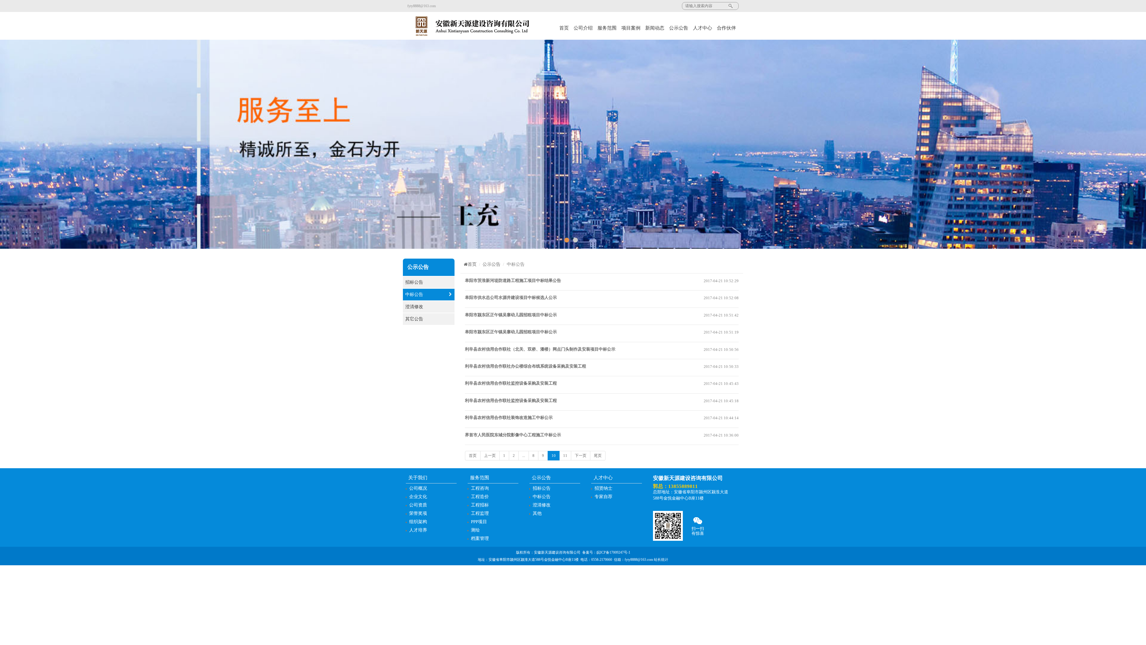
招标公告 (414, 282)
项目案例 (630, 27)
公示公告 (678, 27)
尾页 (598, 455)
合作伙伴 (726, 27)
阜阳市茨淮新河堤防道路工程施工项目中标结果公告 (513, 280)
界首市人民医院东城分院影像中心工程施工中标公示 (513, 435)
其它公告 (414, 319)
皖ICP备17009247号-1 (613, 552)
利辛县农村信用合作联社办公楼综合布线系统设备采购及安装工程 (525, 366)
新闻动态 (654, 27)
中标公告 (414, 294)
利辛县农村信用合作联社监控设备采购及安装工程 (511, 383)
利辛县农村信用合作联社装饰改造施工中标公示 (509, 417)
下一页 (580, 455)
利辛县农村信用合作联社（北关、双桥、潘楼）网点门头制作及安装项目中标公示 (540, 349)
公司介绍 (583, 27)
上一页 (490, 455)
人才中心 (702, 27)
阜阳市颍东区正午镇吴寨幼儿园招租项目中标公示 (511, 315)
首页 (564, 27)
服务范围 (607, 27)
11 (565, 455)
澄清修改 (414, 306)
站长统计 (661, 560)
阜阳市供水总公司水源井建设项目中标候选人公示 (511, 297)
